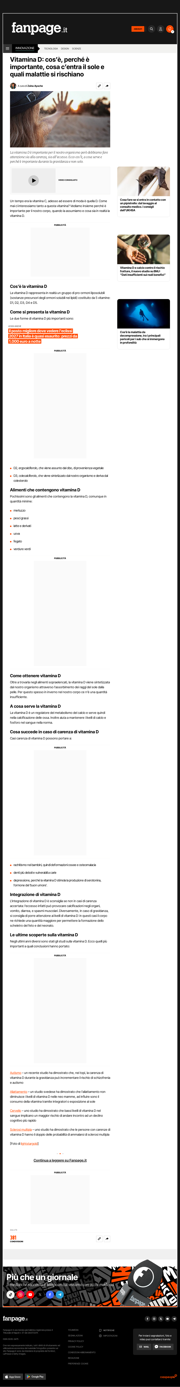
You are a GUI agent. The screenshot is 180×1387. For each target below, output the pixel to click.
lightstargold (29, 1143)
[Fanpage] (15, 1319)
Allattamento (18, 1092)
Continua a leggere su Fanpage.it (60, 1160)
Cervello (15, 1110)
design (65, 48)
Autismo (15, 1073)
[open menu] (7, 48)
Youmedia (73, 1330)
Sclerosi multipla (21, 1129)
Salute (13, 1230)
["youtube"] (30, 1295)
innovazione (24, 48)
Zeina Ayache (35, 85)
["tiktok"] (11, 1295)
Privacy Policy (76, 1341)
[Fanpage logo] (35, 28)
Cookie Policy (75, 1346)
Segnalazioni (75, 1335)
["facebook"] (50, 1295)
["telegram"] (60, 1295)
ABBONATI (138, 29)
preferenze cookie (78, 1363)
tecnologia (51, 48)
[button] (107, 86)
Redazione (73, 1358)
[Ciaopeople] (168, 1377)
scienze (76, 48)
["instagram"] (20, 1295)
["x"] (40, 1295)
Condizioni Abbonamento (82, 1352)
